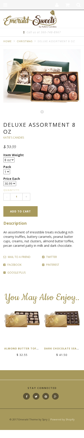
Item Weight (13, 155)
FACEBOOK (14, 265)
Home (7, 41)
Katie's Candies (13, 137)
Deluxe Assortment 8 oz (56, 41)
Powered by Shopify (62, 419)
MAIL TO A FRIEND (18, 257)
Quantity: (11, 190)
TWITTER (51, 257)
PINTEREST (52, 265)
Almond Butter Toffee (22, 348)
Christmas (24, 41)
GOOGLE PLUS (16, 272)
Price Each (11, 178)
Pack (7, 167)
